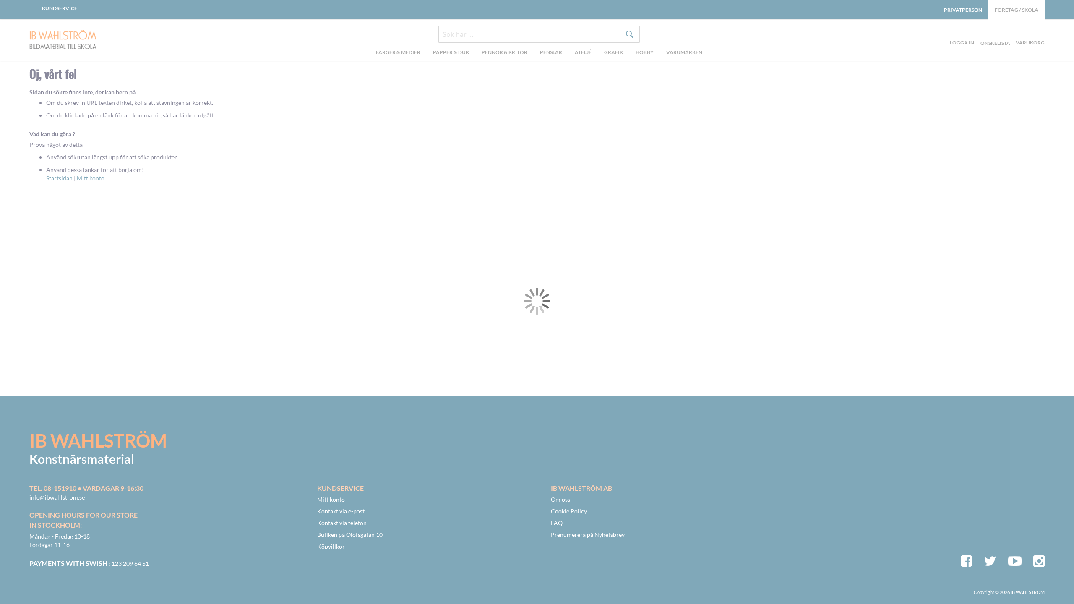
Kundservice (59, 8)
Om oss (560, 499)
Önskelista (994, 33)
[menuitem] (398, 53)
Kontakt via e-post (341, 511)
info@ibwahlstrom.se (57, 497)
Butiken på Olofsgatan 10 (350, 534)
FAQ (557, 522)
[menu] (539, 53)
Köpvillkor (331, 546)
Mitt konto (90, 178)
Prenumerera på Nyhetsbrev (588, 534)
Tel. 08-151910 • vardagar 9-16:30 (86, 488)
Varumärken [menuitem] (684, 52)
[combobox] (539, 34)
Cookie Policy (569, 511)
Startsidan (59, 178)
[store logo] (83, 40)
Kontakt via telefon (342, 522)
